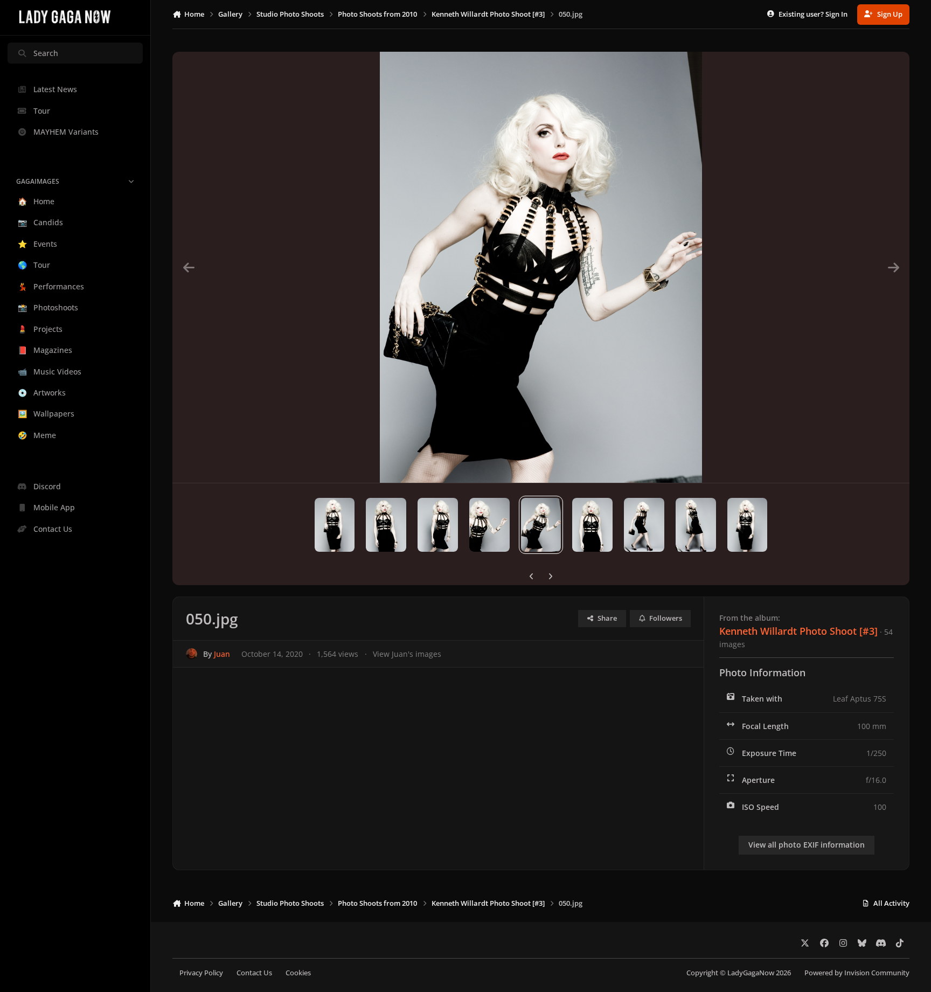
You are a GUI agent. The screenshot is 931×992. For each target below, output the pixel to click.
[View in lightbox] (541, 267)
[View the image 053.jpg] (386, 525)
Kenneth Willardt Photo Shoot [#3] (798, 631)
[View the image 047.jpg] (696, 525)
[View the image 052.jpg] (438, 525)
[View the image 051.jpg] (489, 525)
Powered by (856, 972)
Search (45, 53)
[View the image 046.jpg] (747, 525)
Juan (222, 654)
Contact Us (254, 972)
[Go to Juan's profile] (191, 654)
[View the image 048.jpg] (644, 525)
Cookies (298, 972)
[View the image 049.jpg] (592, 525)
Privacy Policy (201, 972)
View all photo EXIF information (806, 845)
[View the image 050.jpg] (541, 525)
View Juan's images (407, 654)
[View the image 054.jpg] (335, 525)
